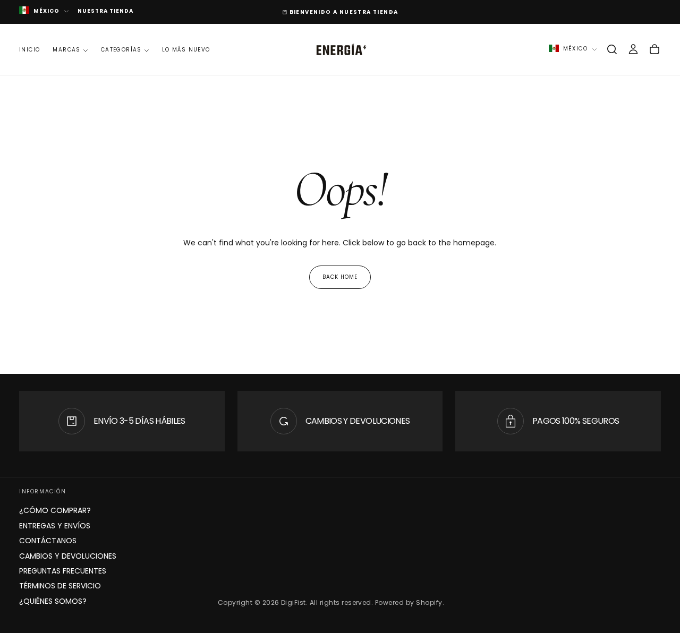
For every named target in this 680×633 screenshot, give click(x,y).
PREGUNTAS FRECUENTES (62, 571)
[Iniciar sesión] (633, 49)
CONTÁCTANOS (47, 540)
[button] (612, 49)
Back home (340, 277)
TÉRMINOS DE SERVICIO (60, 585)
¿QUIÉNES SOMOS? (53, 601)
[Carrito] (654, 49)
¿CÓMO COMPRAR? (55, 510)
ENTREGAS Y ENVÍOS (54, 525)
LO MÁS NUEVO (186, 50)
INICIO (29, 50)
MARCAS (66, 50)
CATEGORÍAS (121, 50)
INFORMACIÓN (42, 491)
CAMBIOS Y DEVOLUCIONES (67, 556)
